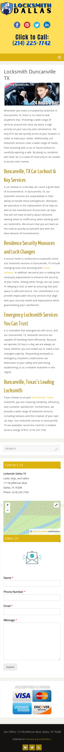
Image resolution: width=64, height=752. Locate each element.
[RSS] (39, 747)
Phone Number (15, 592)
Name (8, 578)
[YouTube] (25, 747)
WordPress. (45, 739)
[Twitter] (32, 747)
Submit (10, 667)
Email (8, 606)
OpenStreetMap (40, 531)
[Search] (56, 449)
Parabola (31, 739)
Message (10, 620)
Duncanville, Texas (42, 397)
